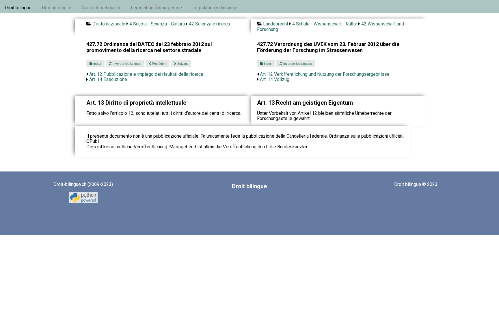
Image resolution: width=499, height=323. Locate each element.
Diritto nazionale (108, 24)
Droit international (99, 7)
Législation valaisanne (214, 7)
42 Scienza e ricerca (209, 24)
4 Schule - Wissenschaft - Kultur (324, 24)
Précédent (158, 63)
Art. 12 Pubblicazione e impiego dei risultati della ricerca (146, 74)
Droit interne (54, 7)
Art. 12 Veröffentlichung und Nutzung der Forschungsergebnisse (325, 74)
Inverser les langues (126, 63)
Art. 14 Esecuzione (108, 79)
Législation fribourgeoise (156, 7)
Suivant (182, 63)
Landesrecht (275, 24)
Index (96, 63)
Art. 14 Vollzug (274, 79)
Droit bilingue (18, 7)
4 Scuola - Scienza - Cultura (157, 24)
